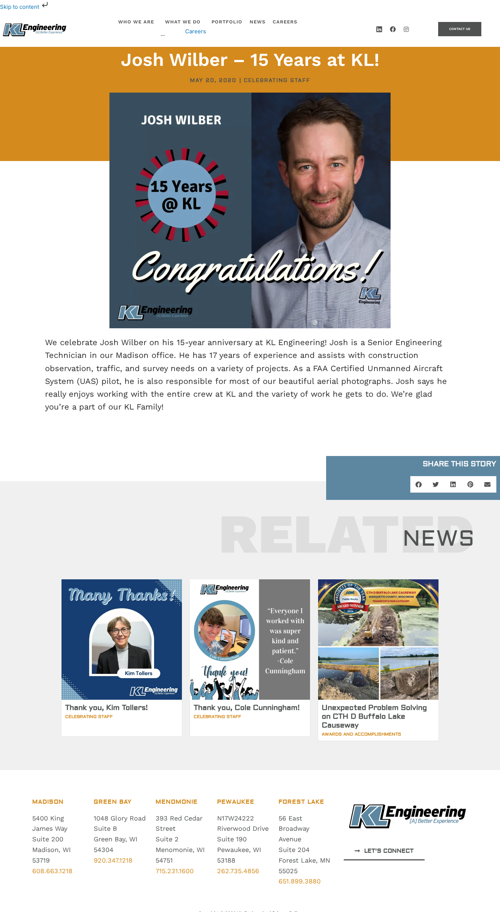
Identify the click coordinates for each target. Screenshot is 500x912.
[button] (419, 484)
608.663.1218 (52, 871)
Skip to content (20, 6)
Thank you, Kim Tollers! (106, 707)
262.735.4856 (238, 871)
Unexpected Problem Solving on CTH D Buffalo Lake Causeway (374, 716)
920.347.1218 (113, 860)
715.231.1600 (175, 871)
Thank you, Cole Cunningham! (247, 707)
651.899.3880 (300, 881)
